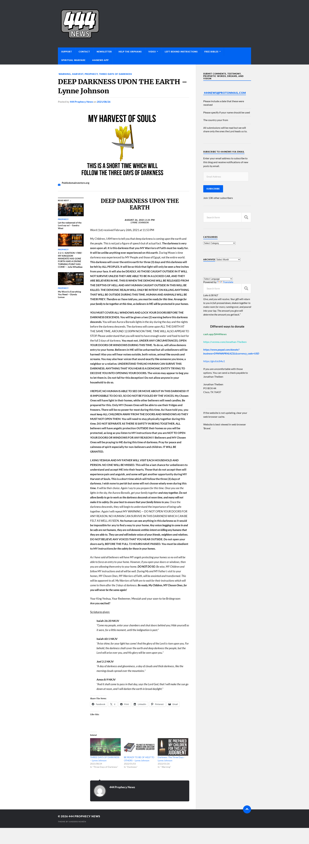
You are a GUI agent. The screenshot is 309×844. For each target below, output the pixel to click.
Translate (228, 281)
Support (66, 51)
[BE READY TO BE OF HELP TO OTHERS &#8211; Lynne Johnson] (139, 747)
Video (152, 51)
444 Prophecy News (81, 101)
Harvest (77, 74)
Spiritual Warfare (73, 60)
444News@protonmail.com (225, 92)
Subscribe (213, 188)
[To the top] (247, 809)
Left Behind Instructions (181, 51)
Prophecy (91, 74)
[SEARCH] (246, 217)
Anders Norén (77, 821)
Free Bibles (211, 51)
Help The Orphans (130, 51)
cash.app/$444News (215, 334)
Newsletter (104, 51)
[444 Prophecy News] (154, 23)
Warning (64, 74)
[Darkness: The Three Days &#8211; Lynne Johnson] (173, 747)
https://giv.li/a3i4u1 (214, 361)
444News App (100, 60)
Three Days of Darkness (115, 74)
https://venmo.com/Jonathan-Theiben (225, 341)
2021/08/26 (103, 101)
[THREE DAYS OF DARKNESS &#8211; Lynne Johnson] (105, 747)
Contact (84, 51)
